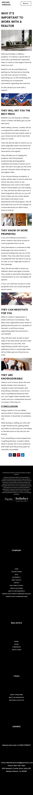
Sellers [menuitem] (16, 644)
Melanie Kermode (6, 3)
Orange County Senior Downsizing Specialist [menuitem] (16, 594)
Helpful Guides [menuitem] (16, 649)
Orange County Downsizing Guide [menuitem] (16, 596)
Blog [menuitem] (16, 574)
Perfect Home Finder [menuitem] (16, 694)
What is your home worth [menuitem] (16, 591)
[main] (16, 236)
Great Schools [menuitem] (16, 580)
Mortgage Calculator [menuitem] (16, 700)
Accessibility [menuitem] (16, 577)
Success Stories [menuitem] (16, 571)
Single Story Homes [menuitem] (16, 588)
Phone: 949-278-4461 (16, 766)
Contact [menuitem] (16, 583)
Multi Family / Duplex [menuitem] (16, 585)
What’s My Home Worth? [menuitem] (16, 697)
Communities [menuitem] (16, 647)
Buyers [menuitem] (16, 641)
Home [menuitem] (16, 569)
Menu (27, 3)
